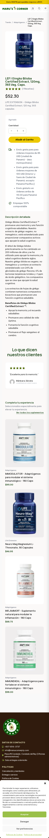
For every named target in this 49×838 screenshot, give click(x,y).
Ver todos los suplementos (30, 412)
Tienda (8, 22)
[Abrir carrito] (33, 8)
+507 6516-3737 (12, 747)
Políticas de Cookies (14, 835)
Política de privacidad (33, 835)
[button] (45, 783)
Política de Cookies (10, 778)
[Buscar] (39, 8)
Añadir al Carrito (24, 139)
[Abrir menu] (45, 8)
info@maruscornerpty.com (17, 750)
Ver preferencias (24, 828)
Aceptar (24, 814)
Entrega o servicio (10, 775)
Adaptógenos (19, 22)
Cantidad (13, 125)
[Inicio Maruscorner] (15, 8)
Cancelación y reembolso (13, 771)
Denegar (24, 821)
